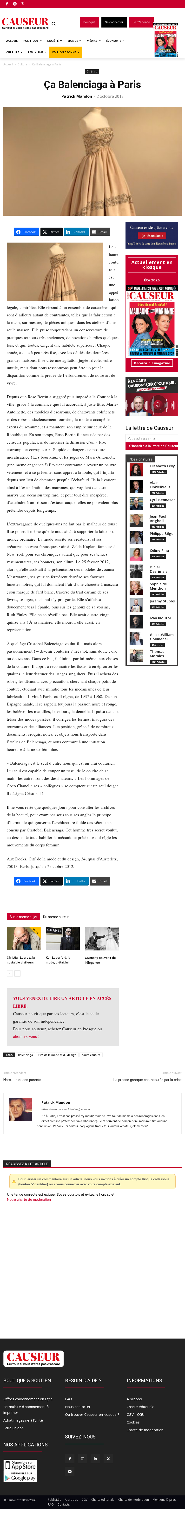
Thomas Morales (157, 653)
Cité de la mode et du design (57, 1055)
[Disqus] (92, 1267)
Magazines (168, 40)
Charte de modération (145, 1429)
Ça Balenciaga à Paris (92, 85)
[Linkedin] (95, 1458)
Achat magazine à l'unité (23, 1420)
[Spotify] (15, 4)
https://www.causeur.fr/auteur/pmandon (66, 1109)
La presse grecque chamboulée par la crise (147, 1080)
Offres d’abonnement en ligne (28, 1398)
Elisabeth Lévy (162, 466)
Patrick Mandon (76, 96)
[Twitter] (23, 4)
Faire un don (13, 1427)
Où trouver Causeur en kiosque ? (92, 1414)
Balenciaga (25, 1055)
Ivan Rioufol (160, 618)
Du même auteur (56, 917)
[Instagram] (82, 1458)
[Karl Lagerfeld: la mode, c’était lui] (63, 938)
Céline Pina (159, 550)
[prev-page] (10, 973)
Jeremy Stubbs (162, 601)
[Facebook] (6, 4)
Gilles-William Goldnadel (162, 636)
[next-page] (17, 973)
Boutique (35, 3)
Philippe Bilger (162, 533)
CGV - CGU (136, 1414)
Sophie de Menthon (158, 586)
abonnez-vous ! (26, 1036)
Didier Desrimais (158, 569)
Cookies (133, 1422)
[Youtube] (69, 1471)
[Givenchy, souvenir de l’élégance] (102, 938)
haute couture (91, 1055)
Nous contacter (78, 1406)
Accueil (8, 64)
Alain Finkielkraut (160, 484)
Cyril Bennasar (162, 499)
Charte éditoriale (140, 1406)
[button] (53, 23)
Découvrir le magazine (152, 363)
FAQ (68, 1398)
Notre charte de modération (29, 1199)
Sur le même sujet (23, 917)
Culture (22, 64)
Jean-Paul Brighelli (158, 518)
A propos (134, 1398)
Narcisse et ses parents (22, 1080)
